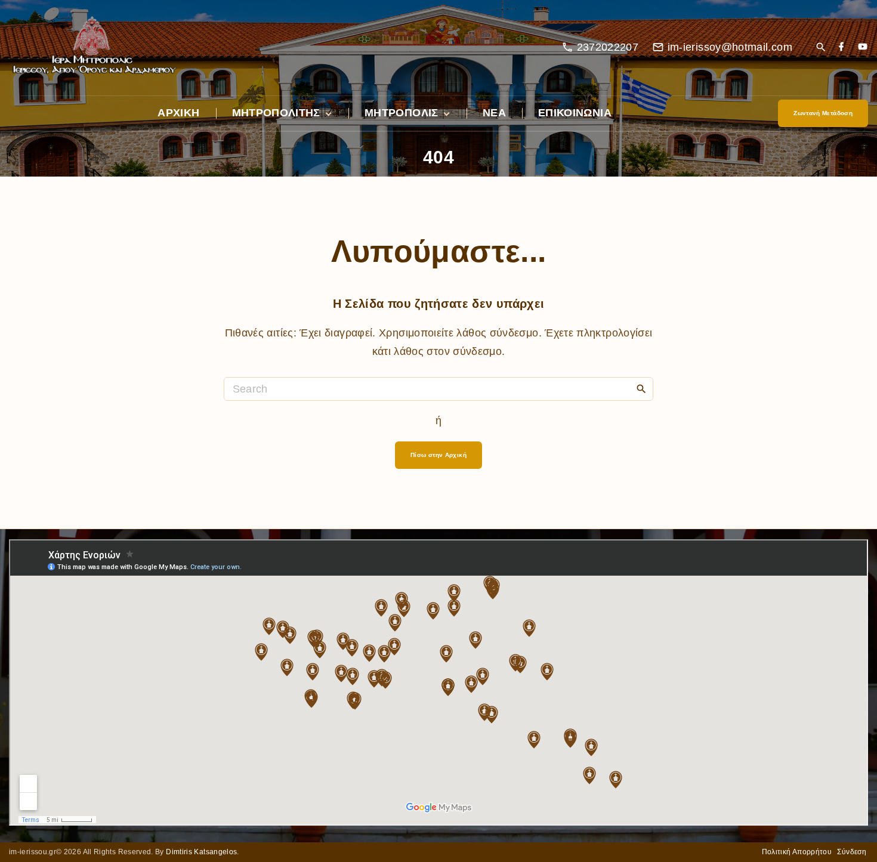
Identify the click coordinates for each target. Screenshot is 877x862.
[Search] (641, 388)
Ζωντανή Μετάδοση (823, 113)
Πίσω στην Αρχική (438, 455)
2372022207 (608, 47)
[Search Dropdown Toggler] (820, 48)
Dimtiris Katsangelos (201, 852)
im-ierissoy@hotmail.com (730, 47)
